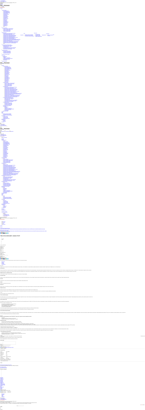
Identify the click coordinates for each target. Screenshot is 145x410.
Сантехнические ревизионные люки (8, 97)
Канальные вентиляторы (8, 109)
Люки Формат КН (7, 78)
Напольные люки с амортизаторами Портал (10, 90)
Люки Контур (6, 80)
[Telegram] (8, 233)
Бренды (1, 387)
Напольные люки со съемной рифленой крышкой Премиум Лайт (13, 93)
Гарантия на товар (5, 117)
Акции (3, 111)
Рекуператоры (6, 110)
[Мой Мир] (2, 233)
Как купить (3, 115)
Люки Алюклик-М (7, 72)
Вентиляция (5, 106)
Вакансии (1, 380)
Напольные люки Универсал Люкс (9, 94)
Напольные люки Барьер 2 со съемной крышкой (11, 96)
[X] (3, 233)
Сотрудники (1, 379)
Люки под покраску (6, 82)
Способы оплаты (5, 116)
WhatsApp (4, 224)
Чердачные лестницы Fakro (8, 102)
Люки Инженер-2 (7, 73)
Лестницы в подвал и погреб (7, 105)
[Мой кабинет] (0, 123)
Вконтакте (4, 221)
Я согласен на (7, 347)
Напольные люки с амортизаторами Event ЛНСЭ (11, 89)
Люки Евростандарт (7, 66)
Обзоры (1, 388)
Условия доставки (2, 384)
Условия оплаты (2, 383)
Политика (1, 381)
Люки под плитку (5, 141)
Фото (4, 196)
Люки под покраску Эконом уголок (9, 83)
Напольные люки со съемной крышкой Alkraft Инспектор (12, 95)
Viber (3, 223)
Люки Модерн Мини (7, 70)
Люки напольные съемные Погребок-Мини (10, 88)
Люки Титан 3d (7, 75)
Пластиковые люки (7, 99)
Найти (1, 406)
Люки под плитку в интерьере (7, 113)
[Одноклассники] (1, 233)
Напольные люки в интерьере (7, 114)
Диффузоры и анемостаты (8, 108)
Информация (2, 382)
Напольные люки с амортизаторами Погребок (11, 87)
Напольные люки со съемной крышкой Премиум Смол (12, 91)
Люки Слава (6, 81)
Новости (4, 120)
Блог (2, 112)
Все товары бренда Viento (3, 367)
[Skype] (7, 233)
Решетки (6, 107)
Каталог (3, 65)
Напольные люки (5, 86)
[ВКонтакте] (0, 233)
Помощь (1, 385)
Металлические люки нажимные (9, 101)
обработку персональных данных (9, 347)
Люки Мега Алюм (7, 74)
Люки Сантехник (7, 79)
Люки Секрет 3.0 (7, 69)
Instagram (4, 222)
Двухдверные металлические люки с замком (10, 100)
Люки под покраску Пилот (8, 84)
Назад (4, 140)
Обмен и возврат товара (6, 118)
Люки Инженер (7, 71)
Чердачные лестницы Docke (8, 103)
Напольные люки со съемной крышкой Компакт (11, 92)
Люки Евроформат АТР (8, 67)
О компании (3, 119)
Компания (1, 377)
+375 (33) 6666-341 (3, 1)
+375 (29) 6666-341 (2, 0)
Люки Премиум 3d (7, 77)
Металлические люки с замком (9, 98)
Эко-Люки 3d (6, 76)
